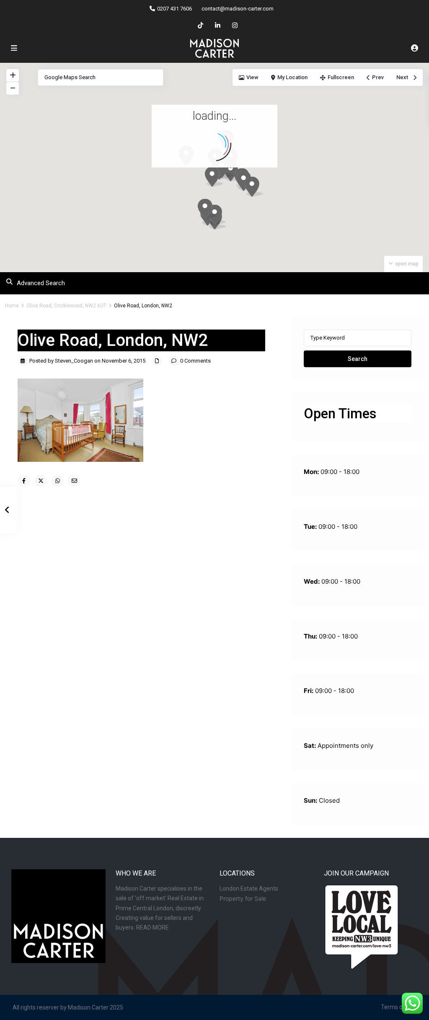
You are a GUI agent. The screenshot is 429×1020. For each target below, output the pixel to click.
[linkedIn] (217, 25)
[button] (269, 201)
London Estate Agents (249, 888)
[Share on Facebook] (24, 480)
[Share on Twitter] (40, 480)
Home (12, 306)
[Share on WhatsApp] (57, 480)
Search (357, 358)
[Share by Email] (74, 480)
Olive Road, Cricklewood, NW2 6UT (66, 306)
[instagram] (234, 25)
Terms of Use (398, 1007)
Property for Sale (243, 898)
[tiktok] (200, 25)
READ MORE (152, 927)
